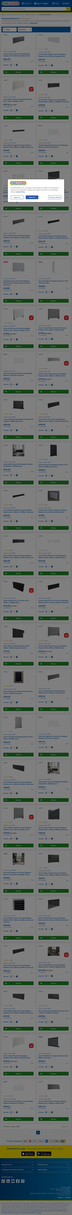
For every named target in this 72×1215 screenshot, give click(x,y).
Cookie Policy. (20, 192)
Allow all (32, 197)
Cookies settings (54, 197)
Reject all (17, 197)
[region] (36, 190)
